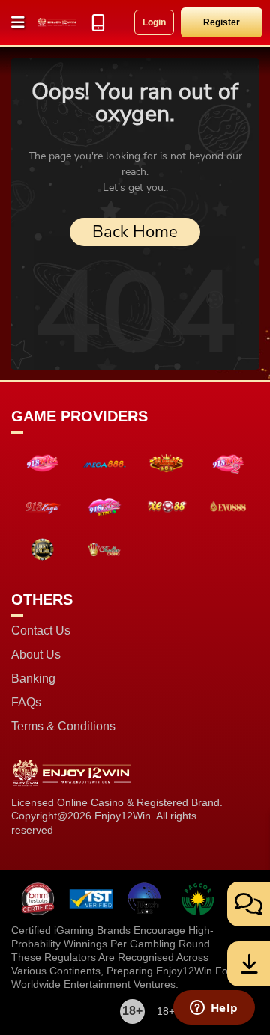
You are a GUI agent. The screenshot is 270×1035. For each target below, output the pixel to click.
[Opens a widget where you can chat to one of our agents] (213, 1009)
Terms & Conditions (63, 727)
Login (154, 22)
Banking (33, 679)
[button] (18, 22)
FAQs (26, 703)
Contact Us (40, 631)
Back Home (135, 232)
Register (221, 22)
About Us (36, 655)
